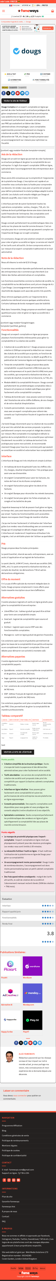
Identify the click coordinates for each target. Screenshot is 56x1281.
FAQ (3, 1221)
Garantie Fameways (10, 1201)
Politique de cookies (11, 1150)
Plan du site (7, 1196)
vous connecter (20, 1095)
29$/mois (5, 87)
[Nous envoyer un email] (14, 1180)
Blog (4, 1130)
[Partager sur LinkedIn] (22, 93)
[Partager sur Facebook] (3, 93)
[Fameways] (28, 11)
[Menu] (3, 11)
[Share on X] (8, 93)
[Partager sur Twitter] (13, 93)
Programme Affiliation (12, 1125)
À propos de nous (9, 1211)
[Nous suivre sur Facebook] (4, 1180)
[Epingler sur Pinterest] (17, 93)
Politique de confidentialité (14, 1155)
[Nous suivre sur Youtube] (18, 1180)
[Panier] (52, 11)
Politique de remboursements (15, 1140)
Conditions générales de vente (15, 1135)
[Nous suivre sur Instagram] (9, 1180)
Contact (5, 1216)
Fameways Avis (8, 1206)
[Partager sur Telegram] (27, 93)
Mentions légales (9, 1145)
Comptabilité (13, 87)
